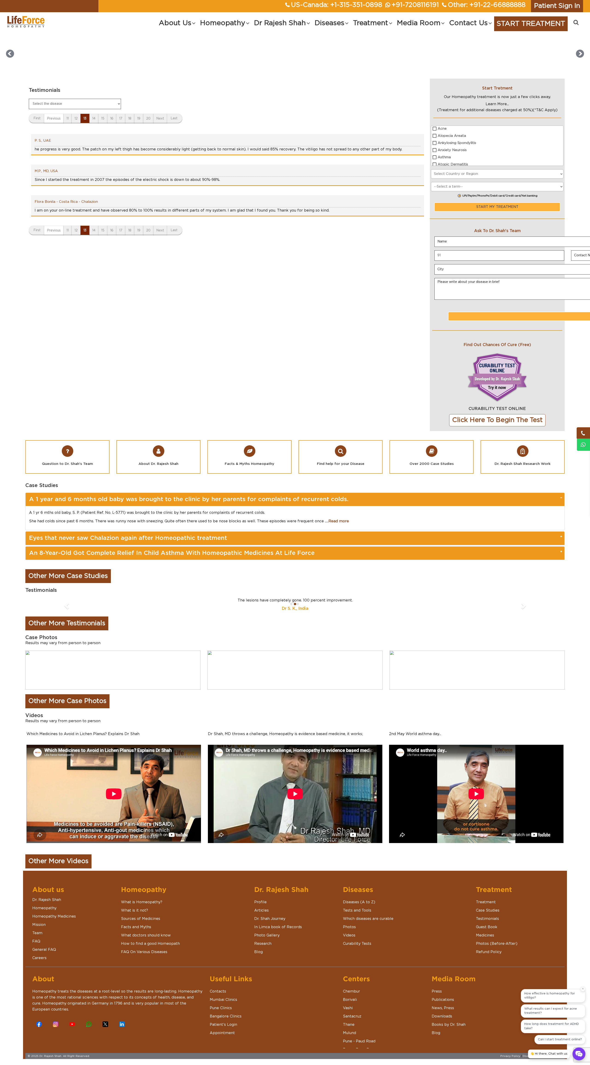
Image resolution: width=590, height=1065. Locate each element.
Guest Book (486, 927)
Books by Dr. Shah (449, 1024)
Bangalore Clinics (226, 1016)
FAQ (36, 941)
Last (174, 118)
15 (102, 118)
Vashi (348, 1008)
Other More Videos (58, 861)
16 (111, 118)
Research (262, 943)
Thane (348, 1024)
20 (148, 118)
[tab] (295, 499)
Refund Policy (489, 952)
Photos (349, 927)
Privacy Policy (510, 1056)
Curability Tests (357, 943)
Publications (443, 1000)
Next (160, 118)
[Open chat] (578, 1053)
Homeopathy (44, 908)
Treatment (486, 902)
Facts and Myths (136, 927)
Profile (260, 902)
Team (37, 933)
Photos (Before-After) (496, 943)
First (37, 118)
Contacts (218, 991)
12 (76, 118)
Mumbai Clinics (223, 1000)
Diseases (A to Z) (359, 902)
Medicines (485, 935)
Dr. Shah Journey (269, 919)
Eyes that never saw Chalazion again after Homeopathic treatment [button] (128, 538)
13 (84, 118)
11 (67, 118)
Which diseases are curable (368, 919)
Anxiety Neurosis (452, 150)
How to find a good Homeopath (150, 943)
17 (120, 118)
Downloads (442, 1016)
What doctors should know (146, 935)
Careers (39, 958)
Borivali (350, 1000)
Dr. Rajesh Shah (46, 900)
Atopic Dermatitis (453, 164)
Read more (338, 521)
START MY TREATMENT (497, 207)
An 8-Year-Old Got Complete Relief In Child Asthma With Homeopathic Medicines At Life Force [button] (172, 553)
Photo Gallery (267, 935)
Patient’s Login (223, 1024)
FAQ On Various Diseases (144, 952)
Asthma (444, 157)
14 (93, 118)
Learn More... (497, 104)
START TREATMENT (531, 23)
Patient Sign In (557, 6)
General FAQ (44, 949)
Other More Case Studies (68, 576)
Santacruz (352, 1016)
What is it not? (134, 910)
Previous (54, 118)
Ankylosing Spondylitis (457, 143)
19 (138, 118)
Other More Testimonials (66, 623)
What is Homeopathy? (141, 902)
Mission (39, 925)
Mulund (349, 1033)
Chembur (351, 991)
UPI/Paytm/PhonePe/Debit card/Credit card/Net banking (499, 195)
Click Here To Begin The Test (497, 420)
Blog (258, 952)
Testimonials (487, 919)
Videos (349, 935)
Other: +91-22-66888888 (486, 5)
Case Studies (487, 910)
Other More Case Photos (67, 701)
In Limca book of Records (278, 927)
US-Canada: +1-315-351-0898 (336, 5)
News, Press (443, 1008)
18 (129, 118)
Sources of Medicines (140, 919)
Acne (442, 128)
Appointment (222, 1033)
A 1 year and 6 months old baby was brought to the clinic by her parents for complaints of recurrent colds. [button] (188, 499)
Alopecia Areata (452, 136)
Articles (261, 910)
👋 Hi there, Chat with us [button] (548, 1053)
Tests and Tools (357, 910)
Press (437, 991)
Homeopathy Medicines (54, 916)
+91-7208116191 (415, 5)
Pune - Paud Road (359, 1041)
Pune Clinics (221, 1008)
